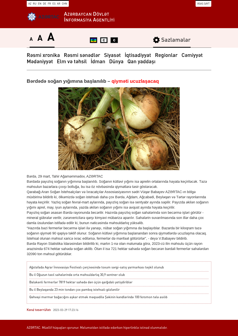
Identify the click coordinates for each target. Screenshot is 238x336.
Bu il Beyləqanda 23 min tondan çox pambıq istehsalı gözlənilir (74, 290)
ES (54, 4)
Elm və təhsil (72, 62)
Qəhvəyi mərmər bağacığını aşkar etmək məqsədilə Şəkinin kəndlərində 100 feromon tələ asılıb (98, 297)
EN (39, 4)
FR (49, 4)
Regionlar (166, 55)
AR (58, 4)
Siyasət (112, 55)
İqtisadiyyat (138, 55)
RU (34, 4)
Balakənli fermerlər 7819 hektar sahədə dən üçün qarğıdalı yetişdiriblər (80, 282)
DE (44, 4)
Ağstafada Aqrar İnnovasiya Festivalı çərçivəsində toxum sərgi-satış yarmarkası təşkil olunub (96, 267)
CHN (64, 4)
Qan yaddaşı (141, 62)
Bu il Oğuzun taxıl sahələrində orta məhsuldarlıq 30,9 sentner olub (77, 275)
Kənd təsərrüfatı (39, 310)
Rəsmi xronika (43, 55)
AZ (29, 4)
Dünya (116, 62)
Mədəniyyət (40, 62)
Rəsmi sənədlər (82, 55)
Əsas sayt (203, 4)
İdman (98, 62)
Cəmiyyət (192, 55)
